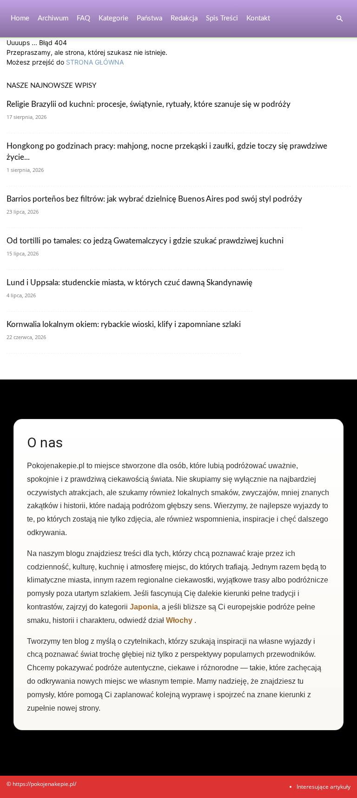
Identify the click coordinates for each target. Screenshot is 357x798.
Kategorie (113, 18)
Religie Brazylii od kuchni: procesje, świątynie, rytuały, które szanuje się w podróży (149, 104)
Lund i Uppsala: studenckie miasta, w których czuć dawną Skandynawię (129, 283)
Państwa (149, 18)
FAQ (83, 18)
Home (20, 18)
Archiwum (53, 18)
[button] (339, 18)
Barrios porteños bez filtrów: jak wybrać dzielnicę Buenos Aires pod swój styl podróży (154, 199)
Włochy (179, 620)
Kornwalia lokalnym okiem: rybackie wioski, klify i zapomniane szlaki (124, 324)
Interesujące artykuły (323, 787)
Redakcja (184, 18)
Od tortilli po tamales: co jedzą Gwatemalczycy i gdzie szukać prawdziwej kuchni (145, 241)
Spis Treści (222, 18)
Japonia (144, 607)
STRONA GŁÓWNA (95, 62)
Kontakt (258, 18)
